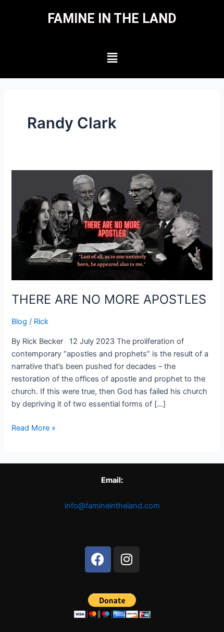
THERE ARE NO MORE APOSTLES (108, 299)
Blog (19, 321)
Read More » (33, 427)
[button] (112, 58)
